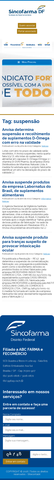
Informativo (46, 199)
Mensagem (9, 435)
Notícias (45, 146)
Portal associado (27, 31)
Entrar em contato (15, 461)
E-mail (6, 425)
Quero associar (27, 25)
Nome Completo (12, 414)
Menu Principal (29, 62)
